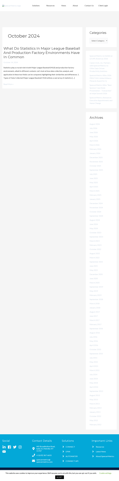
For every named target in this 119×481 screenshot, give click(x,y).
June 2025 (94, 178)
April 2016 (94, 345)
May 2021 (94, 270)
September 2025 (96, 170)
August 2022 (95, 253)
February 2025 (95, 195)
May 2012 (94, 420)
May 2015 (94, 362)
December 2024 (96, 203)
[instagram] (20, 447)
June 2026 (94, 132)
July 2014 (93, 374)
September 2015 (96, 353)
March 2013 (94, 404)
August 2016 (95, 333)
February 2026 (95, 149)
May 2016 (94, 341)
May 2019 (94, 291)
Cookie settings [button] (105, 473)
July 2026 (93, 128)
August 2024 (95, 220)
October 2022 (95, 249)
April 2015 (94, 366)
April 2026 (94, 141)
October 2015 (95, 349)
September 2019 (96, 287)
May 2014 (94, 383)
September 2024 (96, 216)
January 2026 (95, 153)
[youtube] (4, 451)
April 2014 (94, 387)
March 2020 (94, 282)
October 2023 (95, 232)
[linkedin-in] (4, 447)
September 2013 (96, 391)
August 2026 (95, 124)
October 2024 (95, 212)
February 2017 (95, 324)
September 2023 (96, 237)
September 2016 (96, 328)
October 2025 (95, 166)
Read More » (8, 84)
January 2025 (95, 199)
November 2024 (96, 207)
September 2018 (96, 299)
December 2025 (96, 157)
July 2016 (93, 337)
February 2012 (95, 424)
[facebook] (10, 447)
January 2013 (95, 412)
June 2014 (94, 378)
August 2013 (95, 395)
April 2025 (94, 186)
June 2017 (94, 316)
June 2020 (94, 278)
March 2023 (94, 241)
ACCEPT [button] (60, 477)
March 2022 (94, 257)
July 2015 (93, 358)
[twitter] (15, 447)
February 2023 (95, 245)
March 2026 (94, 145)
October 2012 (95, 416)
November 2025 (96, 161)
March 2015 (94, 370)
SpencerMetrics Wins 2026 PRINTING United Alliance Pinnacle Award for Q (100, 78)
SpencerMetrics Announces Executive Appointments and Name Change (101, 100)
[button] (37, 5)
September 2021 (96, 262)
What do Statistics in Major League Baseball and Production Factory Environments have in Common (41, 52)
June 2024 (94, 224)
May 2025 (94, 182)
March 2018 (94, 303)
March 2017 (94, 320)
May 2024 (94, 228)
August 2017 (95, 312)
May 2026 (94, 136)
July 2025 (93, 174)
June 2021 (94, 266)
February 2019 (95, 295)
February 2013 (95, 408)
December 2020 (96, 274)
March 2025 (94, 191)
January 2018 (95, 308)
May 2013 (94, 399)
